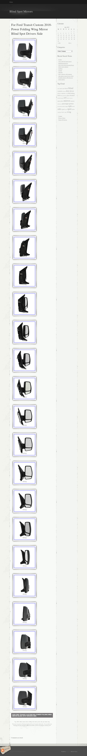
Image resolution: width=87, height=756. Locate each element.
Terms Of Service (62, 120)
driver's (27, 721)
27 (66, 39)
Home (11, 2)
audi (61, 88)
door (67, 91)
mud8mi (60, 68)
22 (71, 37)
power (39, 721)
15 (71, 35)
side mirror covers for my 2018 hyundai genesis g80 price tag (65, 77)
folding (30, 721)
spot (43, 721)
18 (61, 37)
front (61, 95)
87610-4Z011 (61, 79)
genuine (64, 95)
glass (68, 95)
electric (63, 93)
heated (72, 95)
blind (21, 721)
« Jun (59, 43)
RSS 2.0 (28, 725)
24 (58, 39)
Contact (60, 116)
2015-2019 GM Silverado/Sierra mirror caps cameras (66, 66)
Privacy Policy (61, 118)
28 (69, 39)
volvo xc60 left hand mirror (65, 61)
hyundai (59, 98)
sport (66, 109)
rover (73, 106)
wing (49, 721)
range (66, 106)
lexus (68, 98)
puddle (63, 106)
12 (63, 35)
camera (60, 91)
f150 (67, 93)
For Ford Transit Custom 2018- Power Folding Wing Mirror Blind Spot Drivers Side (32, 715)
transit (46, 721)
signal (63, 109)
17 (58, 37)
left (65, 97)
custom (23, 721)
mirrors (72, 101)
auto (63, 88)
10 (58, 35)
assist (58, 88)
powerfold (60, 106)
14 (69, 35)
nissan (59, 104)
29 (71, 39)
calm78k (60, 72)
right (70, 106)
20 (66, 37)
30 (74, 39)
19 (63, 37)
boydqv (60, 59)
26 (63, 39)
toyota (73, 109)
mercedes (60, 101)
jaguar (62, 98)
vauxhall (59, 112)
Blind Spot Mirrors (21, 11)
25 (61, 39)
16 (74, 35)
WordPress (63, 751)
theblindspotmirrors (63, 63)
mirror (36, 721)
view (62, 112)
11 (61, 35)
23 (74, 37)
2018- (18, 721)
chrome (64, 91)
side (41, 721)
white (65, 112)
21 (69, 37)
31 (58, 41)
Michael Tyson (74, 751)
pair (61, 104)
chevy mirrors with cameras (65, 74)
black (66, 88)
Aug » (69, 43)
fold (69, 93)
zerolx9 (60, 70)
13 (66, 35)
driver (72, 91)
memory (71, 98)
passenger (65, 103)
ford (33, 721)
